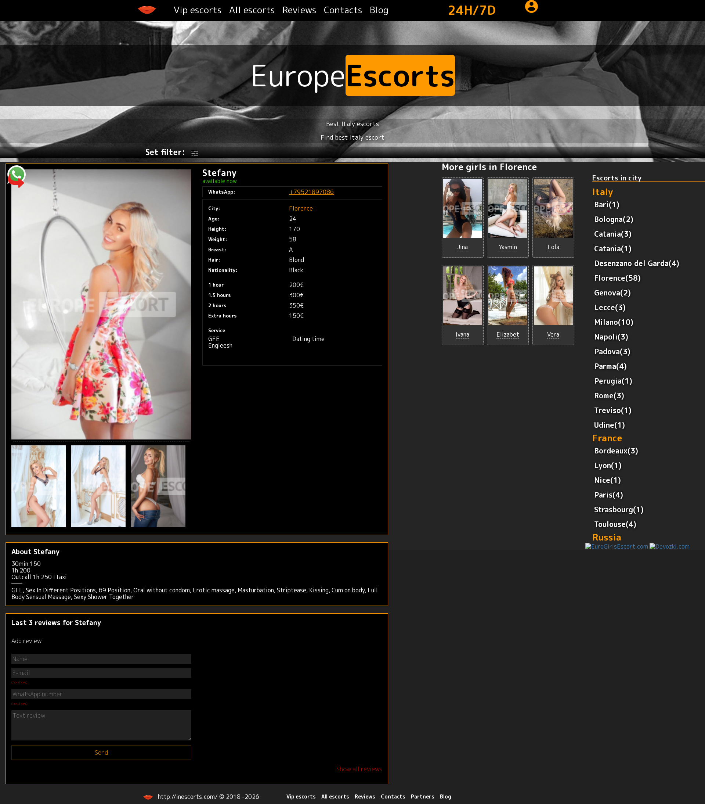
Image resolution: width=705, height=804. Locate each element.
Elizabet (507, 334)
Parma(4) (610, 366)
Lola (553, 247)
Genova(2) (612, 292)
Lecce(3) (610, 307)
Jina (462, 247)
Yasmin (508, 247)
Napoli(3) (611, 336)
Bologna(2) (613, 219)
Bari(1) (606, 204)
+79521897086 (311, 192)
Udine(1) (609, 425)
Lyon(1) (608, 465)
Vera (553, 334)
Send (101, 753)
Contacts (343, 9)
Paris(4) (608, 494)
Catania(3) (613, 234)
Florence (301, 208)
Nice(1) (607, 480)
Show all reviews (359, 769)
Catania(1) (613, 248)
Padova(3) (612, 351)
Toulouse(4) (615, 524)
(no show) (19, 682)
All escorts (252, 9)
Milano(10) (613, 322)
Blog (379, 9)
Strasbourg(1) (619, 509)
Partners (422, 796)
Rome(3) (609, 395)
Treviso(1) (613, 410)
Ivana (462, 334)
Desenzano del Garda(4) (636, 263)
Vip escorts (198, 9)
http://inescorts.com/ (188, 797)
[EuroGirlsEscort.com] (616, 546)
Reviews (299, 9)
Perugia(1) (613, 381)
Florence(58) (617, 278)
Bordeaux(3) (616, 450)
